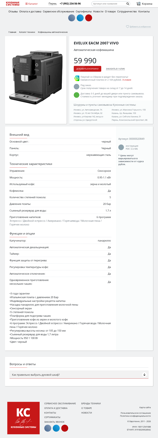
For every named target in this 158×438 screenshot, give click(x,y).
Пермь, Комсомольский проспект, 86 (129, 120)
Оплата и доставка (55, 408)
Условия (126, 79)
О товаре (86, 408)
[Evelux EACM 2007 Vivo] (36, 77)
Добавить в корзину (87, 68)
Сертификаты (52, 417)
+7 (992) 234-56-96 (70, 3)
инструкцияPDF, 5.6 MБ (132, 147)
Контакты (50, 412)
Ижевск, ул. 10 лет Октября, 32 (88, 113)
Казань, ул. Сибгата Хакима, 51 (126, 116)
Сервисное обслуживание (60, 403)
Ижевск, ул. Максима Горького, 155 (129, 109)
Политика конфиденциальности (135, 415)
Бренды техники (91, 403)
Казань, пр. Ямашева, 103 (124, 113)
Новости (86, 412)
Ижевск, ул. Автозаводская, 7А (88, 109)
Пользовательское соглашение (136, 413)
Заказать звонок (54, 421)
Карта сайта (145, 407)
